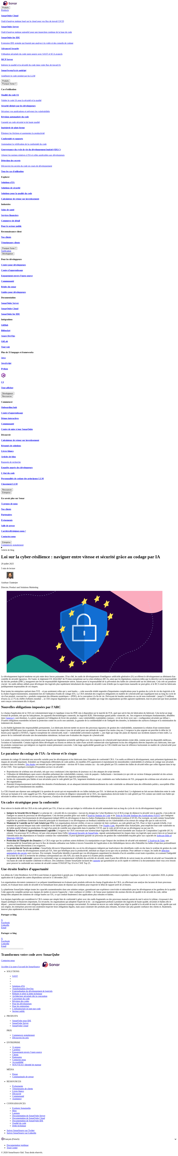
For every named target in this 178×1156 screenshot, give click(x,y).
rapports (96, 860)
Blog (14, 1110)
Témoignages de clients (22, 1088)
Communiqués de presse (23, 1076)
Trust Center (12, 1148)
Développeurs (7, 254)
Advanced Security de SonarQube (83, 833)
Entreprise (6, 493)
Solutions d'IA (18, 986)
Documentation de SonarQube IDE (27, 1121)
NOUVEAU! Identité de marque (26, 1065)
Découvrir (16, 1093)
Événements (17, 1086)
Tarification (6, 251)
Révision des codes (20, 1001)
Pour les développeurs (22, 1003)
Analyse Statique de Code (98, 815)
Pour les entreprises (20, 1006)
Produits (5, 8)
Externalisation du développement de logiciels (32, 991)
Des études (30, 764)
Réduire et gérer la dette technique (27, 993)
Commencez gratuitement (12, 545)
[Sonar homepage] (10, 5)
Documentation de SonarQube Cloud (28, 1118)
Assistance (17, 1098)
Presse (15, 1074)
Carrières (16, 1049)
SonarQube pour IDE (21, 1020)
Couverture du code (21, 998)
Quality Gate (108, 825)
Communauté (18, 1096)
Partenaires (17, 1057)
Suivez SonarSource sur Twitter (20, 1130)
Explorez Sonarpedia (21, 1108)
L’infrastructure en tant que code (26, 1009)
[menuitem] (89, 18)
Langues (16, 1113)
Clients (15, 1054)
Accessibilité (17, 1062)
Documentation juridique (18, 1145)
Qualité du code (19, 1123)
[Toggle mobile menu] (89, 547)
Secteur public (18, 1011)
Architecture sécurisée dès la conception (29, 996)
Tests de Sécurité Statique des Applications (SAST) (138, 815)
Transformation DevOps (23, 988)
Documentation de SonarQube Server (28, 1115)
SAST (15, 976)
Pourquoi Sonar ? (9, 84)
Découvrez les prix (20, 1037)
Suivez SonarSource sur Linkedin (21, 1133)
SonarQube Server (20, 1023)
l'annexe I (10, 718)
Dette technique (19, 1126)
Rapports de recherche (11, 462)
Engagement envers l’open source (27, 1052)
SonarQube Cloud (20, 1026)
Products (5, 10)
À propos (16, 1047)
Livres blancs (18, 1091)
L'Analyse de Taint (156, 840)
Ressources (7, 396)
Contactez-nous (8, 960)
